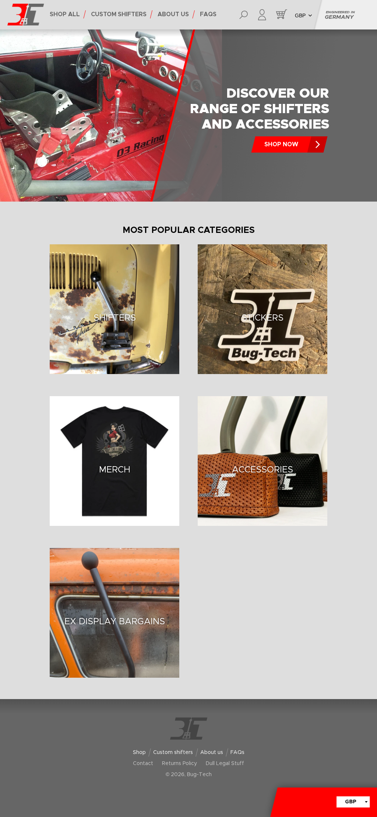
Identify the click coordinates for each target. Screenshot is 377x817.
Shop (139, 752)
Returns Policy (179, 763)
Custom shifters (173, 752)
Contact (143, 763)
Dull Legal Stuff (225, 763)
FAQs (237, 752)
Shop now (281, 144)
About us (211, 752)
